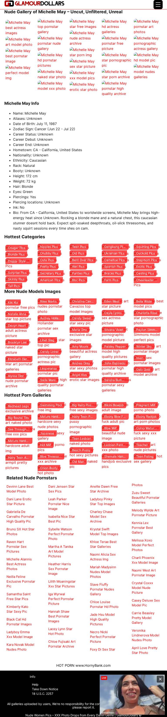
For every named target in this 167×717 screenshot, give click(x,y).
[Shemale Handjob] (117, 461)
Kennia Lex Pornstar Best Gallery (142, 527)
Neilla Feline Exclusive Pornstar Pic (21, 581)
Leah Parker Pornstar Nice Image (58, 504)
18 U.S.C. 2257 (42, 693)
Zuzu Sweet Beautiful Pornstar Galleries (146, 497)
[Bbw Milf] (117, 432)
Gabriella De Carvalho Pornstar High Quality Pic (20, 516)
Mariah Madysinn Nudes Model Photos (103, 572)
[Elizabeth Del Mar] (20, 363)
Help (35, 684)
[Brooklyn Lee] (20, 347)
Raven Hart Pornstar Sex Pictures (17, 546)
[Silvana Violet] (117, 334)
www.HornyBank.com (93, 665)
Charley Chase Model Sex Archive (101, 516)
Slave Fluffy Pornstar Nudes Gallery (102, 589)
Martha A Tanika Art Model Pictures (60, 551)
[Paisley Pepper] (117, 351)
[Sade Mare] (53, 384)
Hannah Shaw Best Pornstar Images (58, 616)
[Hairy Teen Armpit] (20, 462)
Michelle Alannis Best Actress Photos (19, 564)
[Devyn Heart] (20, 330)
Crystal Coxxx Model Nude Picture (142, 588)
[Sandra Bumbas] (117, 384)
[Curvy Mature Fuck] (149, 432)
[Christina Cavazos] (85, 306)
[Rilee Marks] (53, 306)
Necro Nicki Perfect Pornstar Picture (103, 637)
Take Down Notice (45, 689)
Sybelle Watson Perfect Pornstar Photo (61, 534)
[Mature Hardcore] (20, 445)
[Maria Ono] (85, 334)
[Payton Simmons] (149, 334)
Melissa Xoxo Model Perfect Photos (143, 545)
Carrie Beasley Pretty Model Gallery (143, 618)
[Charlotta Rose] (149, 317)
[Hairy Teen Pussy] (85, 423)
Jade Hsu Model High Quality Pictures (102, 619)
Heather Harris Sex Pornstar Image (59, 569)
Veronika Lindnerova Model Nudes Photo (145, 635)
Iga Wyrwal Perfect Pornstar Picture (61, 599)
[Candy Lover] (53, 356)
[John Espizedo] (117, 367)
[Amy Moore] (85, 351)
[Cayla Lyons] (117, 317)
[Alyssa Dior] (20, 380)
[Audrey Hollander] (53, 325)
